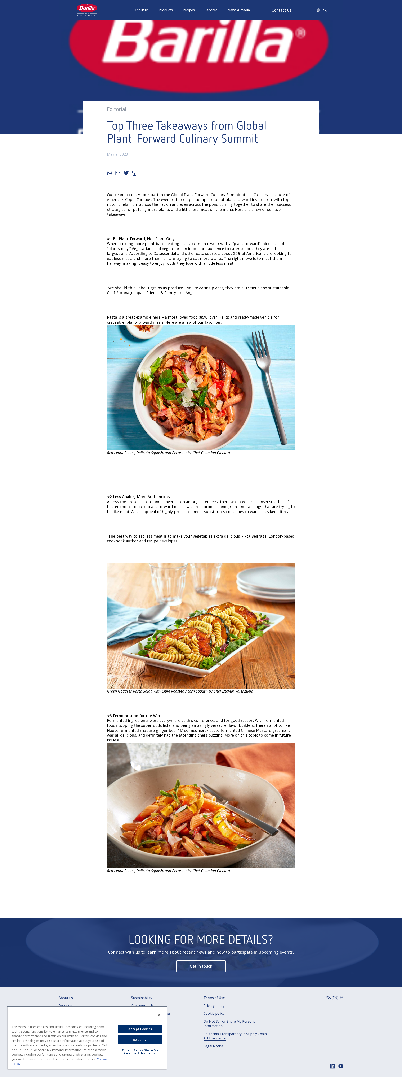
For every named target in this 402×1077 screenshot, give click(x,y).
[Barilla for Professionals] (87, 10)
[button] (281, 10)
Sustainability (141, 998)
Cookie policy (214, 1013)
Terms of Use (214, 998)
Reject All (140, 1039)
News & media (239, 10)
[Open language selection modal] (318, 10)
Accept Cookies (140, 1029)
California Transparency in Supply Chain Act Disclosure (235, 1036)
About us (141, 10)
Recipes (189, 10)
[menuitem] (146, 10)
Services (211, 10)
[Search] (325, 10)
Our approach (142, 1006)
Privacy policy (214, 1006)
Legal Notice (213, 1046)
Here (169, 322)
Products (166, 10)
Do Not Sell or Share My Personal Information (230, 1023)
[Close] (158, 1015)
